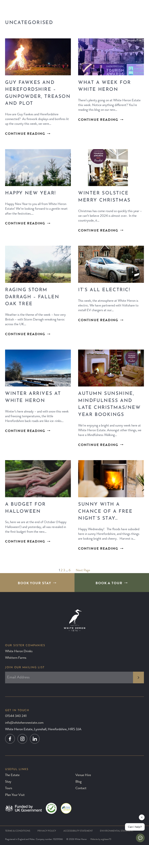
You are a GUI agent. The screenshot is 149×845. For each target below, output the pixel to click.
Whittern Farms (15, 658)
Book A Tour (109, 583)
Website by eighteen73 (100, 839)
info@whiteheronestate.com (24, 723)
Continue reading (25, 134)
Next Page (83, 570)
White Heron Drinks (19, 651)
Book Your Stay (34, 583)
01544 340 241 (16, 716)
